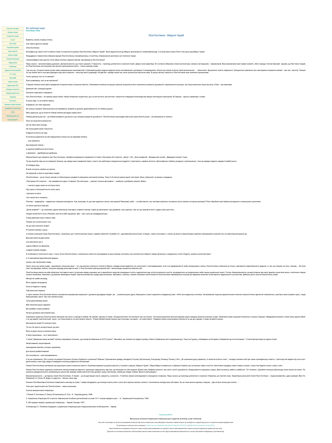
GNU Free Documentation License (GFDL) (202, 425)
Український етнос (12, 93)
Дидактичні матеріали (13, 70)
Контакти (12, 101)
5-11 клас (12, 74)
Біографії (13, 78)
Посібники (12, 66)
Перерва (13, 97)
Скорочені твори (13, 36)
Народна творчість (13, 89)
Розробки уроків (13, 47)
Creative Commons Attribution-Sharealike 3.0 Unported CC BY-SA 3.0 (166, 425)
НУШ (13, 112)
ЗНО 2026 (12, 44)
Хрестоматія (12, 51)
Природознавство (12, 116)
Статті (12, 40)
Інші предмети (13, 120)
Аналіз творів (13, 55)
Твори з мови (12, 82)
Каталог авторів (13, 28)
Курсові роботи (165, 415)
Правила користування (12, 104)
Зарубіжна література (13, 108)
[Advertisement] (166, 13)
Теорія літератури (12, 59)
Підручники (13, 63)
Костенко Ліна (33, 30)
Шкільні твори (13, 32)
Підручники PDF (13, 85)
